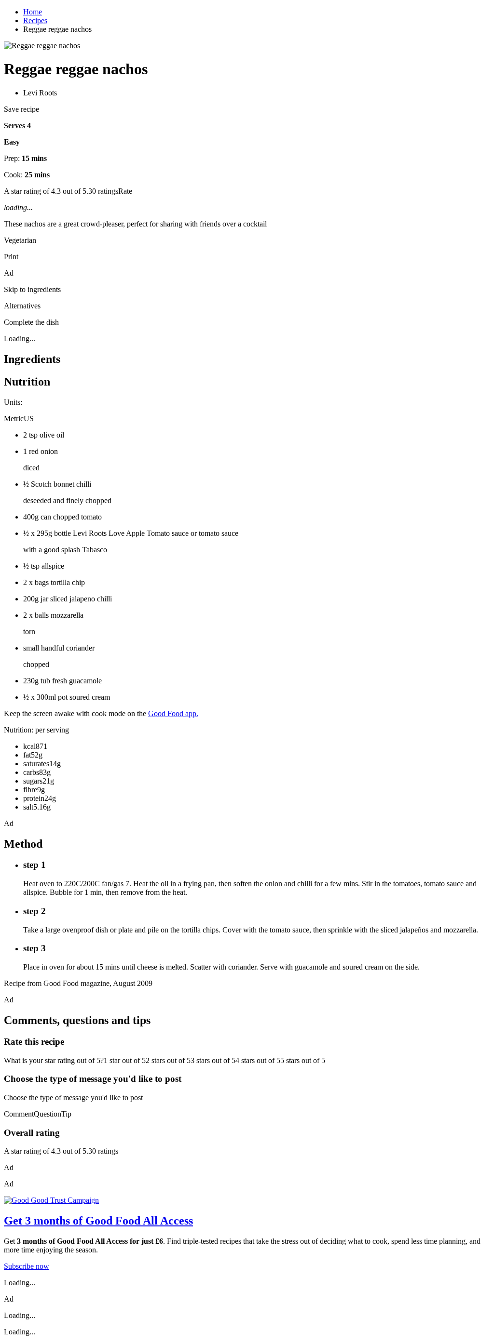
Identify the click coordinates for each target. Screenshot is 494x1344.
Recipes (35, 20)
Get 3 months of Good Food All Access (98, 1220)
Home (32, 12)
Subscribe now (26, 1266)
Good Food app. (173, 713)
